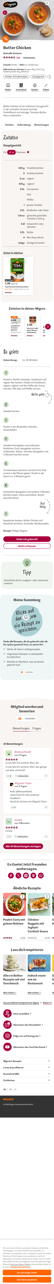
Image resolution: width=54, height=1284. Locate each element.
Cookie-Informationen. (20, 1267)
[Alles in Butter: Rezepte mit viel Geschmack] (14, 974)
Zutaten (9, 124)
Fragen (36, 728)
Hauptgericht (38, 76)
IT (15, 1089)
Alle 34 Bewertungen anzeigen (23, 846)
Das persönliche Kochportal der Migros (21, 1003)
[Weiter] (48, 326)
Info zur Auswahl (28, 152)
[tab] (27, 1061)
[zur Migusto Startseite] (10, 3)
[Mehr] (46, 776)
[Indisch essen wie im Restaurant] (39, 974)
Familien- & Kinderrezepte (16, 76)
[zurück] (5, 12)
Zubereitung (24, 124)
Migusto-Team (23, 783)
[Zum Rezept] (14, 916)
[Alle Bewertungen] (9, 57)
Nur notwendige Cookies (27, 1272)
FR (10, 1089)
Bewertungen (41, 124)
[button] (9, 753)
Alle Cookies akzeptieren (27, 1279)
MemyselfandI (22, 752)
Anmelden (29, 672)
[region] (27, 1262)
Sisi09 (18, 820)
